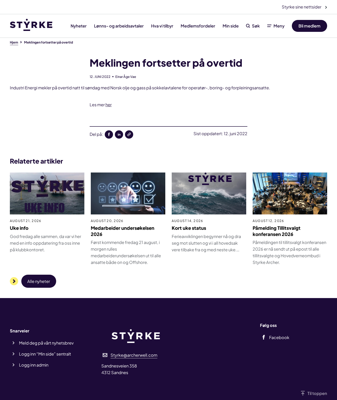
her (108, 104)
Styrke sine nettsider (302, 6)
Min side (231, 25)
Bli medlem (309, 25)
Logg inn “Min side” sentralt (45, 353)
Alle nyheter (38, 281)
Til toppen (317, 393)
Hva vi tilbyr (162, 25)
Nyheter (79, 25)
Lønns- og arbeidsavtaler (119, 25)
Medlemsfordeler (198, 25)
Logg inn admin (33, 364)
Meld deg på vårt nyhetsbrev (46, 342)
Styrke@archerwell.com (133, 355)
